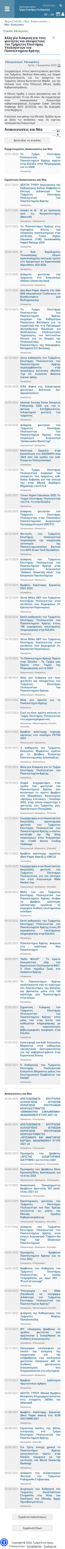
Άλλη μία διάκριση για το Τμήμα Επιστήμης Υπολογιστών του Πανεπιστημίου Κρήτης (40, 770)
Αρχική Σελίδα (13, 21)
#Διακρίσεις (31, 62)
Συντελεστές (34, 1546)
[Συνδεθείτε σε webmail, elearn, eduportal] (62, 14)
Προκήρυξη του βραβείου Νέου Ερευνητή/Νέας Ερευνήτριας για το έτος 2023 (40, 1172)
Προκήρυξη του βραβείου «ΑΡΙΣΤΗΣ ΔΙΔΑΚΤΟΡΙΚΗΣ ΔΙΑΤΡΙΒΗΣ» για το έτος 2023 (40, 1156)
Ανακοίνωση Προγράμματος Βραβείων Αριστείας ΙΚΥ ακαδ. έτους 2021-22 (40, 1188)
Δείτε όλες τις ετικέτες (27, 140)
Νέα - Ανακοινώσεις (36, 21)
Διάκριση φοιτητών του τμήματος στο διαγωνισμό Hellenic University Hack (40, 277)
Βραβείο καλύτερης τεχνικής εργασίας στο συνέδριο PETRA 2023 (40, 735)
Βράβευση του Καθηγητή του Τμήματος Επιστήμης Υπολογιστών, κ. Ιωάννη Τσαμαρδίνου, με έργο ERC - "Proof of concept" (40, 1275)
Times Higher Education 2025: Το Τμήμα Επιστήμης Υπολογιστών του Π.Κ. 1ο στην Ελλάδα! (40, 498)
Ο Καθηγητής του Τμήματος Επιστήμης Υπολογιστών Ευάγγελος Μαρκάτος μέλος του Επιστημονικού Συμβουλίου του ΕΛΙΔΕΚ (40, 1071)
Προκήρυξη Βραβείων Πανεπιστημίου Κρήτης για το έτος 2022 (40, 1255)
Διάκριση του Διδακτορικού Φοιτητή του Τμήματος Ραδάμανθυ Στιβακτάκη (40, 1476)
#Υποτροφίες (38, 1119)
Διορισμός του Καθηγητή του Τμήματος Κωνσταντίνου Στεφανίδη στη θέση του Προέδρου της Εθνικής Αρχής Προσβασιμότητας (40, 1495)
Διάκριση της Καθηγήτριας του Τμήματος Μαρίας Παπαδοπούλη (40, 1316)
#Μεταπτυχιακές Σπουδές (44, 723)
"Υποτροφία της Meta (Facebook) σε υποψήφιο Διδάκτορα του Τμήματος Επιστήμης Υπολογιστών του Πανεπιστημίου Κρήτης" (40, 1297)
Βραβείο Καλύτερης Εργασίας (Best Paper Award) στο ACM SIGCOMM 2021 (40, 1415)
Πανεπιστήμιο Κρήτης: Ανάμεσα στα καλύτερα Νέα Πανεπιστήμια (40, 946)
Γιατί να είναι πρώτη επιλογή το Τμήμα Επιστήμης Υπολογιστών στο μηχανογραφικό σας (40, 716)
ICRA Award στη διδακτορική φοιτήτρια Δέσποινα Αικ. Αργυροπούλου (40, 389)
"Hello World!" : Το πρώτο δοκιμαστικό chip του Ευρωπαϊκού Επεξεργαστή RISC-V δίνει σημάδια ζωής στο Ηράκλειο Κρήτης (40, 965)
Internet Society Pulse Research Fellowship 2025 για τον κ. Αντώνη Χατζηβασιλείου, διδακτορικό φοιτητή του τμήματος (40, 409)
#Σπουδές (25, 727)
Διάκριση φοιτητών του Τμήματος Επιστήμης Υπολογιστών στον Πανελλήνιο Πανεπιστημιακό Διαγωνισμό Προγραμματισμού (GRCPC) (40, 518)
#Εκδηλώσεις (38, 221)
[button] (4, 1542)
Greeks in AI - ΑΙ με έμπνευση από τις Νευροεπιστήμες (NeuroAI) (40, 213)
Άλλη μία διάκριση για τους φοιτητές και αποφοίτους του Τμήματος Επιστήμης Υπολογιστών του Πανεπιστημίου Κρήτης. (40, 684)
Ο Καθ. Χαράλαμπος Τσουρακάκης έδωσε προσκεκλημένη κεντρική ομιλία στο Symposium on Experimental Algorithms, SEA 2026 (40, 258)
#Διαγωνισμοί (14, 62)
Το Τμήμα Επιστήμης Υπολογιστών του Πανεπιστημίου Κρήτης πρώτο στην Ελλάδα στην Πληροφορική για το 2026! (40, 160)
